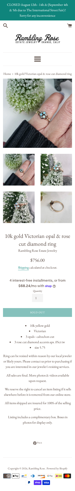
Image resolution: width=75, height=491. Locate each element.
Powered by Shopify (57, 468)
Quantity (37, 291)
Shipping (23, 267)
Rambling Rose (37, 468)
